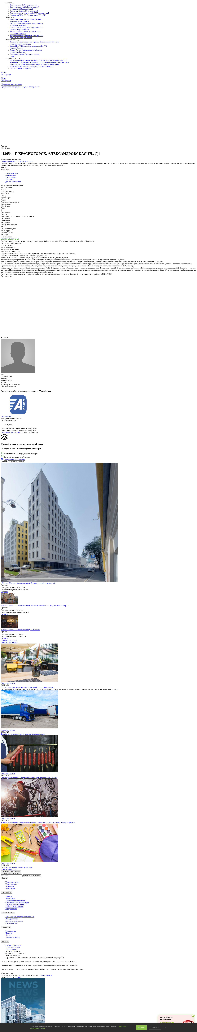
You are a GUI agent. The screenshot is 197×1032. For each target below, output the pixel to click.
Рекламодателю (31, 66)
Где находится (10, 177)
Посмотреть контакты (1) (10, 432)
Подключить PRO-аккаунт (14, 460)
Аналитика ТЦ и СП (28, 15)
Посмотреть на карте (25, 161)
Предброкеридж (34, 64)
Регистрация (6, 74)
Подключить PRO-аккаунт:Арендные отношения (11, 872)
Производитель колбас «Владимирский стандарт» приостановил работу (29, 778)
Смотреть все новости (9, 642)
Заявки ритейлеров (24, 11)
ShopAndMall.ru (46, 975)
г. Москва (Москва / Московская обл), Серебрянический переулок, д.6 (28, 583)
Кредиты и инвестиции (14, 905)
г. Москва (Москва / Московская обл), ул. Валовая (20, 630)
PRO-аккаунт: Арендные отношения (39, 62)
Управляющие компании (15, 900)
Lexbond (18, 977)
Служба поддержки (13, 945)
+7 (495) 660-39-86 (12, 947)
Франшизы (21, 9)
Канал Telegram (11, 949)
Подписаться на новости (31, 876)
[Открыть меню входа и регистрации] (2, 77)
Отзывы (20, 69)
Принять (141, 1027)
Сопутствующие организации (17, 902)
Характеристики (11, 173)
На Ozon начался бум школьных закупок (16, 867)
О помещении (10, 175)
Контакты (9, 179)
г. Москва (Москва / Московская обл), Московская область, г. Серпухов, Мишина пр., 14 (35, 606)
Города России (11, 909)
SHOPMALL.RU (9, 869)
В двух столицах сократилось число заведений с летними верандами (27, 687)
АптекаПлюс (6, 416)
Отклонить (155, 1027)
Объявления (10, 888)
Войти (3, 72)
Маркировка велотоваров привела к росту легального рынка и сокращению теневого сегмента (38, 822)
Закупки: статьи (25, 33)
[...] (116, 689)
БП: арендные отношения (38, 60)
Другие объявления (13, 182)
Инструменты (6, 892)
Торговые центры (24, 7)
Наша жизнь (6, 927)
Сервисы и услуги (8, 913)
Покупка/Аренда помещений (29, 13)
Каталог (4, 878)
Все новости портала (9, 640)
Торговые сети (23, 5)
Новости (25, 20)
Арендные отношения (14, 921)
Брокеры (8, 896)
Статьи (26, 28)
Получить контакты (8, 161)
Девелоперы (10, 898)
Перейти (4, 592)
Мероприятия (27, 37)
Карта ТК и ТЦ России (14, 907)
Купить (162, 1022)
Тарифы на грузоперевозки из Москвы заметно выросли (23, 734)
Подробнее (170, 1022)
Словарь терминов (12, 937)
